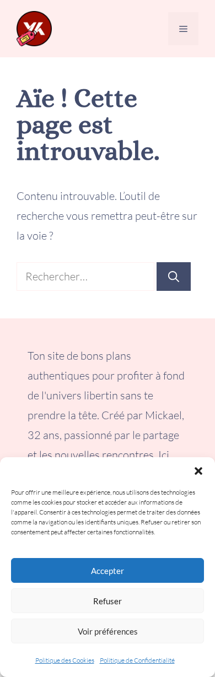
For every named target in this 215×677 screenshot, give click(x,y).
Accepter (107, 571)
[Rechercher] (174, 276)
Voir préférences (108, 631)
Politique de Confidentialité (137, 660)
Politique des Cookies (64, 660)
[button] (198, 470)
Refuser (107, 601)
